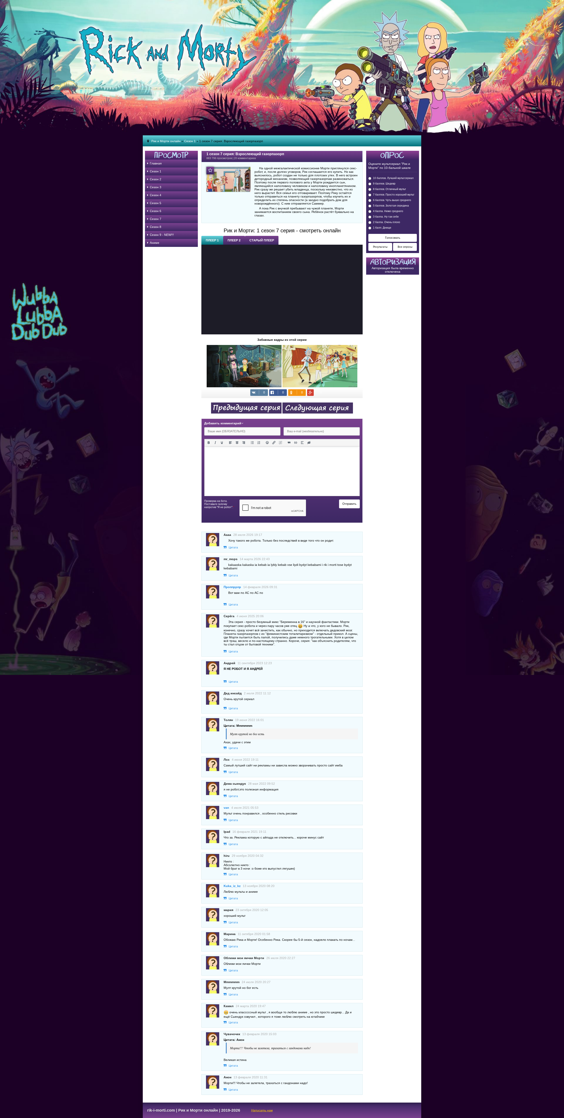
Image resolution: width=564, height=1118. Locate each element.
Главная (156, 163)
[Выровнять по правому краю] (243, 443)
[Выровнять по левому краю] (230, 443)
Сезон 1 (190, 141)
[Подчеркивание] (222, 443)
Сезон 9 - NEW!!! (162, 235)
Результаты (380, 246)
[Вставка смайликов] (267, 443)
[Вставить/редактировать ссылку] (274, 443)
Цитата (233, 547)
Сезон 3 (155, 187)
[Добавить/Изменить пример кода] (295, 443)
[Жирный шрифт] (208, 443)
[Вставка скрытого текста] (309, 443)
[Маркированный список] (252, 443)
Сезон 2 (155, 179)
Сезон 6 (155, 211)
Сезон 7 (155, 219)
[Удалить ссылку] (280, 443)
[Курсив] (215, 443)
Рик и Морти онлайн (166, 141)
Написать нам (262, 1110)
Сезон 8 (155, 227)
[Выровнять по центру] (237, 443)
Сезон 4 (155, 195)
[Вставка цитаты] (289, 443)
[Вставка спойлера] (302, 443)
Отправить (349, 503)
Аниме (154, 242)
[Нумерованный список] (259, 443)
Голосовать (392, 237)
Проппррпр (232, 587)
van (226, 807)
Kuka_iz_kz (232, 886)
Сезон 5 (155, 203)
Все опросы (405, 246)
